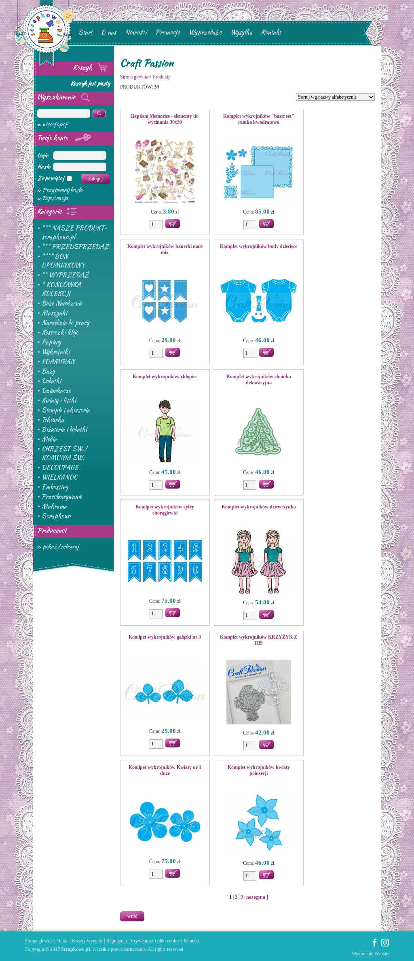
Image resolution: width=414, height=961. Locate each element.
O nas (108, 32)
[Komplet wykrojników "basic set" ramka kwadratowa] (258, 172)
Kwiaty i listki (59, 400)
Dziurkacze (56, 390)
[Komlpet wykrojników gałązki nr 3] (165, 692)
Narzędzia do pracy (65, 322)
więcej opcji (55, 124)
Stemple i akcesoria (66, 410)
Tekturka (53, 419)
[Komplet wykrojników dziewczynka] (258, 562)
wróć (132, 916)
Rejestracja (55, 198)
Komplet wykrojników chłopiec (165, 376)
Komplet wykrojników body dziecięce (258, 246)
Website (381, 954)
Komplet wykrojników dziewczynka (259, 507)
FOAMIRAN (58, 361)
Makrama (54, 506)
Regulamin (116, 941)
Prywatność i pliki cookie (155, 941)
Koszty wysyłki (87, 941)
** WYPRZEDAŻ (65, 275)
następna (255, 897)
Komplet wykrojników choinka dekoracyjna (258, 379)
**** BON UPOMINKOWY (63, 261)
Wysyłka (241, 32)
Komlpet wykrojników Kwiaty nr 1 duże (165, 770)
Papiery (51, 342)
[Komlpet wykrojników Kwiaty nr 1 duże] (165, 822)
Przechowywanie (62, 496)
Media (49, 439)
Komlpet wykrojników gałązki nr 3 (165, 637)
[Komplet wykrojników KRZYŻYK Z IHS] (258, 693)
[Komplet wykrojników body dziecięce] (258, 301)
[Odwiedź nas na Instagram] (384, 945)
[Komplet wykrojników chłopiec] (165, 432)
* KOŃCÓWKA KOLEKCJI (61, 289)
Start (85, 32)
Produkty (162, 77)
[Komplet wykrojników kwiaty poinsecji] (258, 823)
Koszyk (83, 67)
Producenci (51, 530)
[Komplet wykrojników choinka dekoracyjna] (258, 432)
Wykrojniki (56, 351)
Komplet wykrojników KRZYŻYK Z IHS (258, 640)
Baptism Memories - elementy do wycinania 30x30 (165, 119)
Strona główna (134, 77)
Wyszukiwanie (57, 97)
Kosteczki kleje (60, 332)
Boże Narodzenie (62, 303)
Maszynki (54, 313)
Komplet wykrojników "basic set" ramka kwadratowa (258, 119)
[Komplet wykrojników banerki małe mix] (165, 301)
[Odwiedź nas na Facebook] (374, 945)
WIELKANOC (59, 477)
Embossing (55, 487)
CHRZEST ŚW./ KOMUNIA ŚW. (64, 453)
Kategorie (50, 211)
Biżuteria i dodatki (64, 429)
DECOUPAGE (60, 467)
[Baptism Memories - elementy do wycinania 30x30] (165, 172)
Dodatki (51, 381)
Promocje (167, 32)
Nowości (135, 32)
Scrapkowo (56, 516)
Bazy (48, 371)
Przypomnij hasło (62, 190)
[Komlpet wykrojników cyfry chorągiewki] (165, 561)
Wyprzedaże (205, 32)
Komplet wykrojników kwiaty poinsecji (259, 770)
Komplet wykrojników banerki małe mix (165, 249)
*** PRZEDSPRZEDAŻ (75, 246)
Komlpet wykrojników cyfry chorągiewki (164, 510)
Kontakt (271, 32)
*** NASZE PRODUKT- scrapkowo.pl (74, 232)
